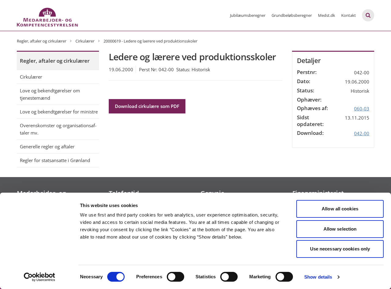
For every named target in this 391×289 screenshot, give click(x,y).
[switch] (175, 277)
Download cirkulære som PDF (147, 106)
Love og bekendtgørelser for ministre (59, 112)
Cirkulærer (31, 77)
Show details (318, 277)
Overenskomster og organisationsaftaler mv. (58, 129)
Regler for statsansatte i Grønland (55, 160)
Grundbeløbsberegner (292, 15)
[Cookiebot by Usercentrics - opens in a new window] (39, 277)
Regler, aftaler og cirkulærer (55, 60)
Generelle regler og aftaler (47, 146)
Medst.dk (326, 15)
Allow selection (340, 229)
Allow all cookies (340, 208)
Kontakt (348, 15)
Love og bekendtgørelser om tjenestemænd (50, 94)
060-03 (361, 109)
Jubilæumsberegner (247, 15)
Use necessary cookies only (340, 248)
